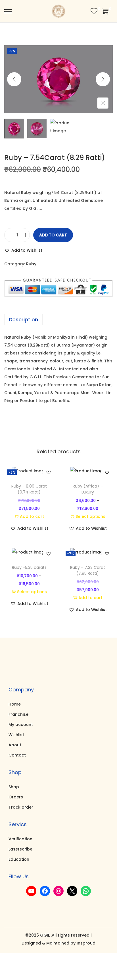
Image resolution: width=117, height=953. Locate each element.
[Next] (103, 79)
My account (21, 724)
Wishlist (16, 735)
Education (19, 859)
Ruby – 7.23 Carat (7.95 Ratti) (87, 570)
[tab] (58, 319)
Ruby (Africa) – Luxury (88, 489)
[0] (94, 11)
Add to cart (53, 235)
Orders (16, 797)
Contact (17, 755)
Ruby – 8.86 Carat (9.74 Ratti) (29, 489)
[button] (23, 250)
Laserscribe (20, 849)
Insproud (86, 943)
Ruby (31, 264)
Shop (14, 787)
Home (15, 704)
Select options (90, 516)
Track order (21, 807)
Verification (20, 839)
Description (23, 319)
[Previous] (14, 79)
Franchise (18, 714)
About (15, 745)
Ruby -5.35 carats (29, 567)
